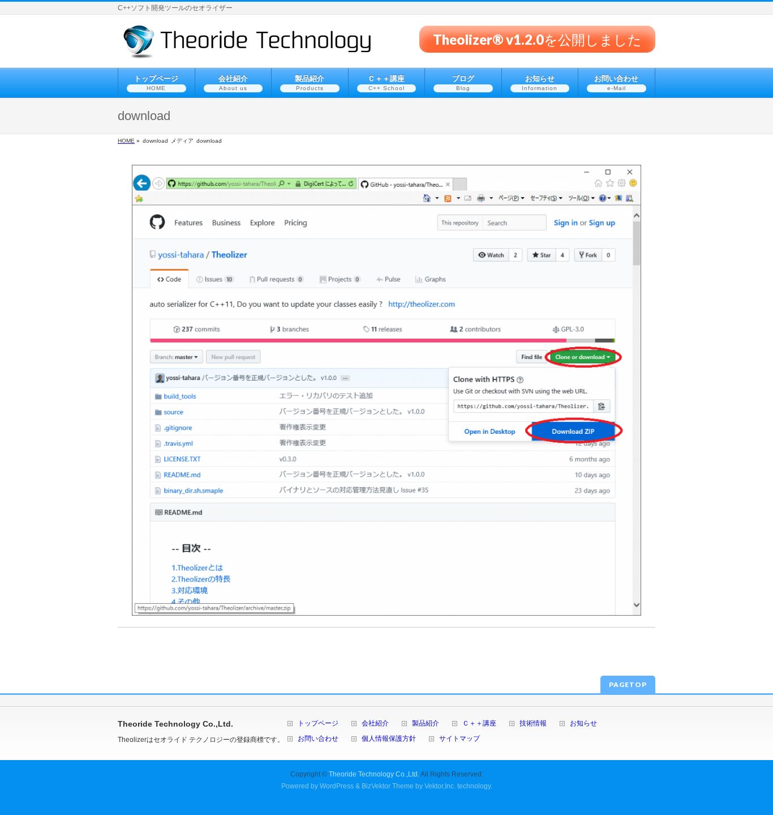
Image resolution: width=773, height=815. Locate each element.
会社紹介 (375, 723)
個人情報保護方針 (389, 739)
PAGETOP (628, 684)
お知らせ (583, 723)
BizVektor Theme (388, 786)
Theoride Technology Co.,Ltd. (374, 774)
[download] (386, 390)
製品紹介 (425, 723)
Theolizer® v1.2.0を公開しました (537, 39)
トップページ (318, 723)
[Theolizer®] (247, 46)
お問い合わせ (318, 739)
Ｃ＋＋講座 (479, 723)
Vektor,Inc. (440, 786)
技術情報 (533, 723)
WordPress (337, 786)
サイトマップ (459, 739)
